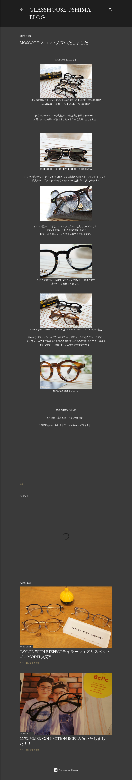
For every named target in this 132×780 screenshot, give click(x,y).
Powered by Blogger (68, 770)
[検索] (110, 9)
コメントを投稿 (32, 663)
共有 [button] (22, 484)
